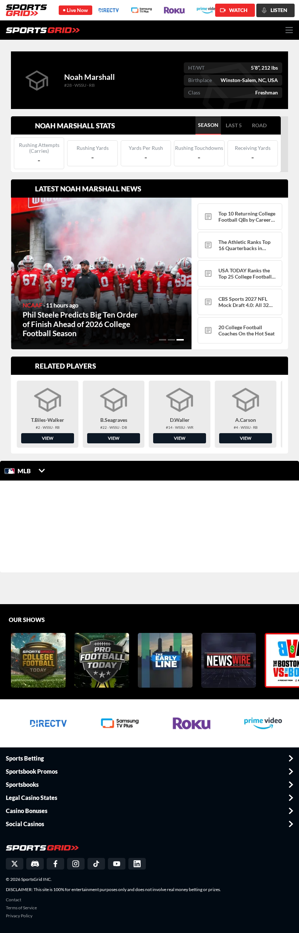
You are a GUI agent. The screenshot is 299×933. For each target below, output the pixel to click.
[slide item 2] (171, 340)
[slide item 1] (162, 340)
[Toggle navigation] (289, 30)
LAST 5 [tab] (234, 125)
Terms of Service (21, 907)
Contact (13, 899)
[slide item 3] (180, 340)
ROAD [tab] (259, 125)
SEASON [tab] (208, 125)
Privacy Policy (19, 915)
